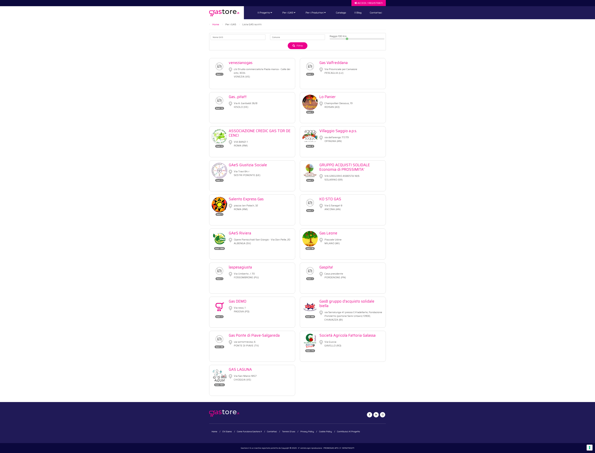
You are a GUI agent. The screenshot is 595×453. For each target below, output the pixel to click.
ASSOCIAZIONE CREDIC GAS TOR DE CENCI (260, 133)
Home (214, 431)
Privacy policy (307, 431)
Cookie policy (325, 431)
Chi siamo (227, 431)
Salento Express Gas (246, 199)
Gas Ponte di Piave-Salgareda (254, 335)
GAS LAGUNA (240, 369)
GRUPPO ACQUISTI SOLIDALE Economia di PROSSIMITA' (344, 167)
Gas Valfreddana (333, 63)
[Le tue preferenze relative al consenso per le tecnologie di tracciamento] (590, 448)
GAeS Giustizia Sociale (248, 165)
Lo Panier (327, 97)
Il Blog (357, 13)
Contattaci (376, 13)
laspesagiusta (240, 267)
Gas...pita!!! (238, 97)
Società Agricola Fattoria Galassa (347, 335)
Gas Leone (328, 233)
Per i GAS (288, 13)
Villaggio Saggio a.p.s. (338, 131)
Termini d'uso (288, 431)
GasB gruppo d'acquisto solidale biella (346, 303)
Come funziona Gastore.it (249, 431)
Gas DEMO (237, 301)
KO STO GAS (330, 199)
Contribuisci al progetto (348, 431)
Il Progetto (264, 13)
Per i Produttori (315, 13)
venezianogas (240, 63)
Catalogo (341, 13)
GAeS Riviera (240, 233)
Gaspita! (326, 267)
